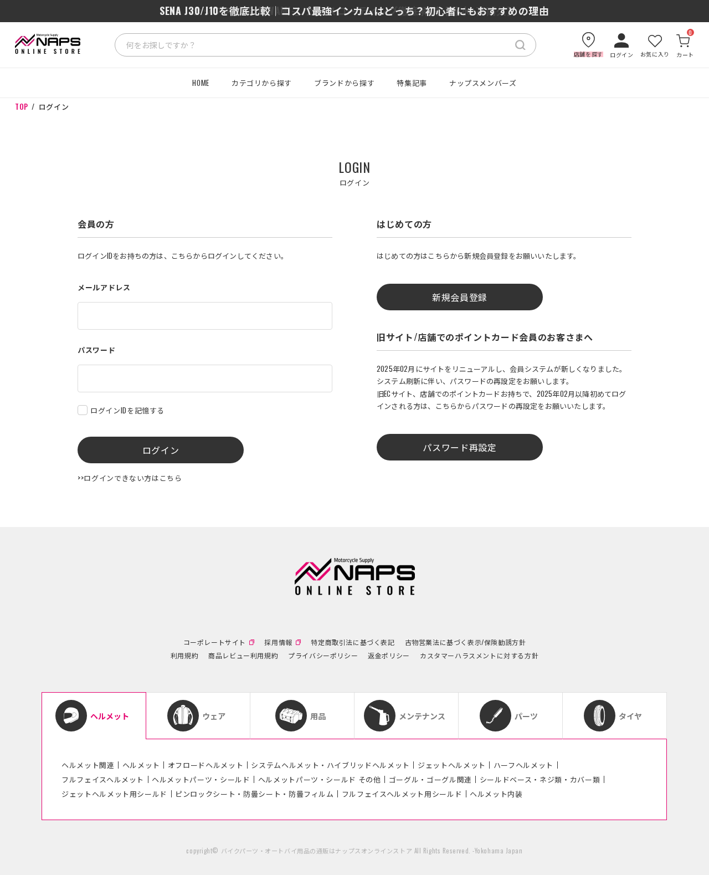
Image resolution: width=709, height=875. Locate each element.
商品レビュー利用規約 (243, 655)
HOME (200, 82)
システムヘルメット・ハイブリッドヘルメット (330, 764)
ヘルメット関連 (88, 764)
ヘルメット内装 (496, 793)
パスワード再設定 (459, 447)
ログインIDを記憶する (127, 410)
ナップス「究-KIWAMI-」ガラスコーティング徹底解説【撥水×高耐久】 (354, 11)
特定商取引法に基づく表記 (352, 642)
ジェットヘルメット (452, 764)
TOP (21, 106)
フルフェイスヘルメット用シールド (402, 793)
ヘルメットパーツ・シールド (201, 779)
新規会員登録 (459, 297)
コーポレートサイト (214, 642)
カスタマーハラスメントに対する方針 (479, 655)
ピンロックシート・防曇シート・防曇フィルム (254, 793)
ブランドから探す (344, 82)
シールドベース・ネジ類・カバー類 (540, 779)
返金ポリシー (389, 655)
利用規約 (184, 655)
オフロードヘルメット (206, 764)
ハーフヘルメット (523, 764)
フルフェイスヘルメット (102, 779)
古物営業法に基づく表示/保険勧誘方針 (465, 642)
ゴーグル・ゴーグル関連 (430, 779)
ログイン (160, 450)
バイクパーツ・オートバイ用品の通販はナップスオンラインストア (317, 850)
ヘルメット (141, 764)
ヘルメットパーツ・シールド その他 (319, 779)
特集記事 (412, 82)
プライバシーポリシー (323, 655)
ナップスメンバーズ (483, 82)
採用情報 (278, 642)
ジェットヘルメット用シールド (114, 793)
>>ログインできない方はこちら (130, 477)
